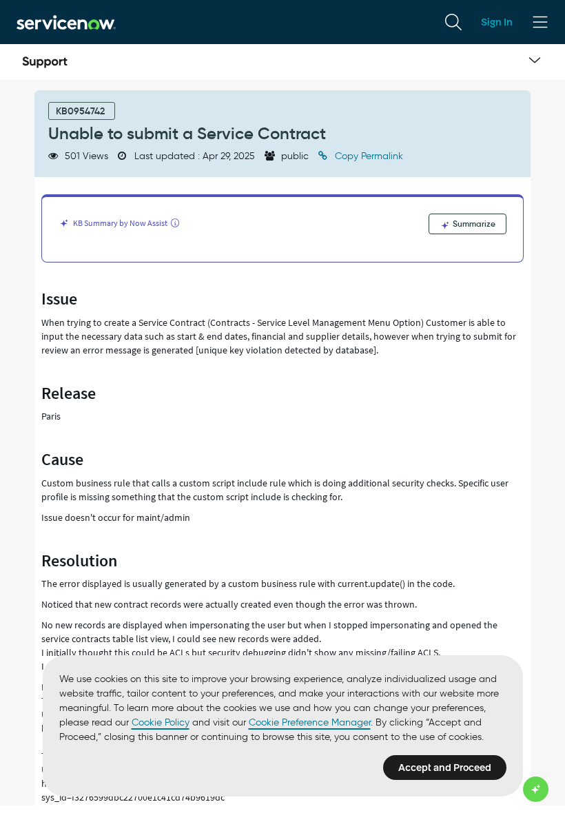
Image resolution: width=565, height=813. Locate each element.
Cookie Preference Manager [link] (310, 722)
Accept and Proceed (444, 767)
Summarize (473, 223)
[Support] (45, 62)
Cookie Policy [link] (160, 722)
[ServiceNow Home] (66, 22)
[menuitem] (453, 22)
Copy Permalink (367, 156)
